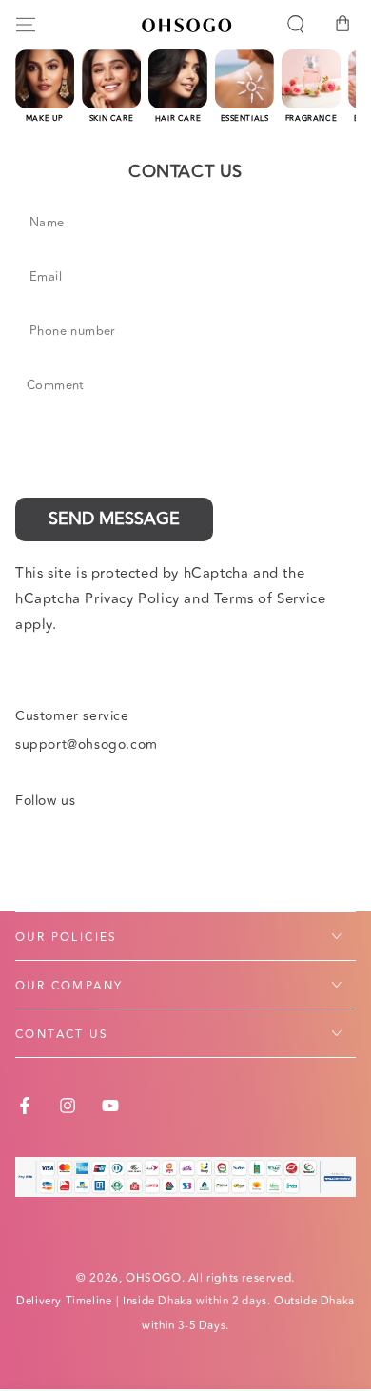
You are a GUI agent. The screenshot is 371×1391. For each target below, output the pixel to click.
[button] (296, 25)
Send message (114, 518)
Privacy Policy (132, 599)
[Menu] (25, 25)
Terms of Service (270, 599)
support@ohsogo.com (86, 744)
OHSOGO (154, 1278)
